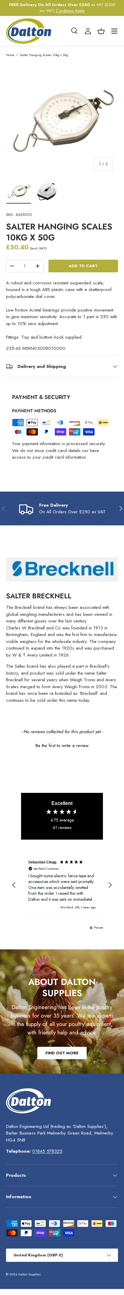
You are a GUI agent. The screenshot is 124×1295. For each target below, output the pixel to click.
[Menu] (114, 31)
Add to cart (83, 266)
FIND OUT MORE (62, 1053)
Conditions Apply (70, 11)
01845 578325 (47, 1151)
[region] (62, 885)
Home (10, 54)
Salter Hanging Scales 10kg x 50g (44, 54)
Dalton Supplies (29, 1274)
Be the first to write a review (62, 745)
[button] (101, 31)
